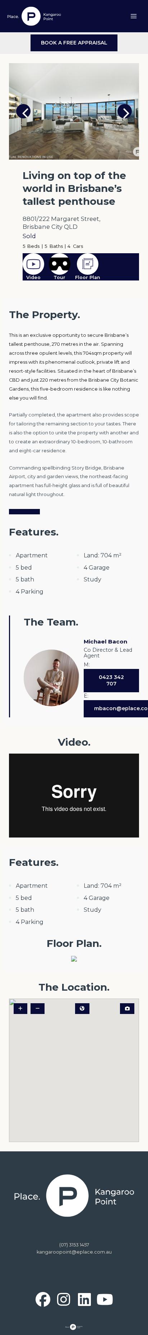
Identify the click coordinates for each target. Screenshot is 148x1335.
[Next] (124, 111)
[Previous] (23, 111)
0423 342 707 (111, 680)
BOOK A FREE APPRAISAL (74, 43)
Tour (59, 277)
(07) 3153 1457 (74, 1244)
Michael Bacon (105, 641)
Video (33, 277)
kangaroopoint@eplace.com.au (74, 1252)
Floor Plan (87, 277)
